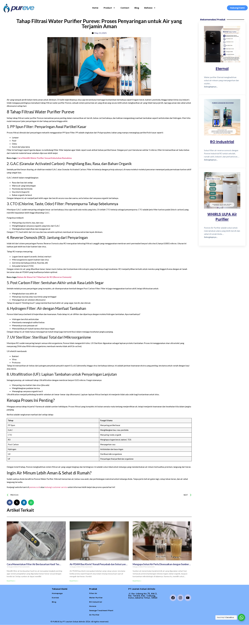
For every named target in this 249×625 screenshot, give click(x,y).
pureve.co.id (34, 487)
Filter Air (93, 593)
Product (108, 8)
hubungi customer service (56, 487)
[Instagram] (180, 597)
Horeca (92, 606)
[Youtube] (187, 597)
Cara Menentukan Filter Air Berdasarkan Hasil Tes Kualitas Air (33, 566)
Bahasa (148, 8)
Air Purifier (94, 615)
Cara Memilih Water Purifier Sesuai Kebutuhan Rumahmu (44, 158)
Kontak (55, 597)
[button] (10, 502)
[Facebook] (173, 597)
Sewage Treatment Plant (101, 610)
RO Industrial (95, 602)
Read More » (11, 581)
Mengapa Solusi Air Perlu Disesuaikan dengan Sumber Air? (161, 566)
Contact (124, 8)
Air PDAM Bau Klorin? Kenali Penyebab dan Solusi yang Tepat (98, 566)
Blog (136, 8)
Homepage (57, 593)
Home (95, 8)
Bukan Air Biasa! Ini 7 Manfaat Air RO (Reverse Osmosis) (44, 277)
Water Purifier (96, 597)
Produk (93, 589)
